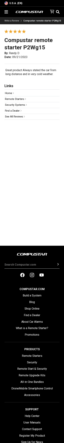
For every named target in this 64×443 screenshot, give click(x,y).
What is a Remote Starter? (32, 328)
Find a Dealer (12, 110)
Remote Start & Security (32, 368)
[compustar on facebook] (22, 275)
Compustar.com (32, 289)
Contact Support (32, 429)
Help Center (32, 416)
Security (32, 362)
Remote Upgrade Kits (32, 375)
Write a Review (11, 21)
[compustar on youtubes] (41, 275)
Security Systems (15, 104)
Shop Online (32, 308)
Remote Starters (15, 99)
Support (32, 409)
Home (9, 93)
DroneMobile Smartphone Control (32, 388)
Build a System (32, 295)
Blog (32, 302)
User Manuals (32, 422)
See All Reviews (14, 116)
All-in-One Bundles (32, 382)
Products (32, 349)
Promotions (32, 334)
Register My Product (32, 435)
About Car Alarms (32, 321)
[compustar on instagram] (32, 275)
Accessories (32, 395)
